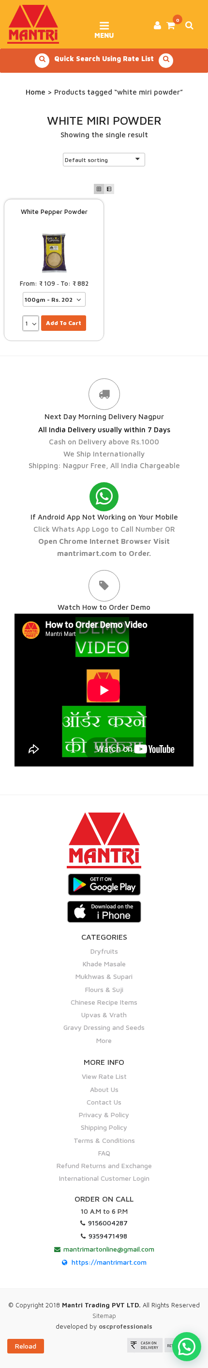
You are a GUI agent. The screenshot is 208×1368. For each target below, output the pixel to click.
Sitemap (104, 1315)
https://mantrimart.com (109, 1262)
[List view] (109, 189)
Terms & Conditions (104, 1140)
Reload (25, 1346)
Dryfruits (104, 951)
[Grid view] (99, 189)
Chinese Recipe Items (104, 1002)
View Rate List (104, 1076)
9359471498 (108, 1236)
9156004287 (108, 1223)
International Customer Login (104, 1178)
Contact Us (104, 1102)
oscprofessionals (125, 1326)
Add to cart (63, 322)
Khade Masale (104, 964)
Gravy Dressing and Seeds (104, 1027)
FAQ (104, 1153)
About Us (104, 1089)
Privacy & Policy (104, 1114)
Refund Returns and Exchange (104, 1165)
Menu (104, 32)
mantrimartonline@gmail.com (108, 1249)
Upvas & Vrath (104, 1014)
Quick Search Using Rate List (104, 58)
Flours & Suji (104, 989)
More (104, 1040)
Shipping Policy (104, 1127)
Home (35, 92)
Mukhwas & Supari (104, 976)
